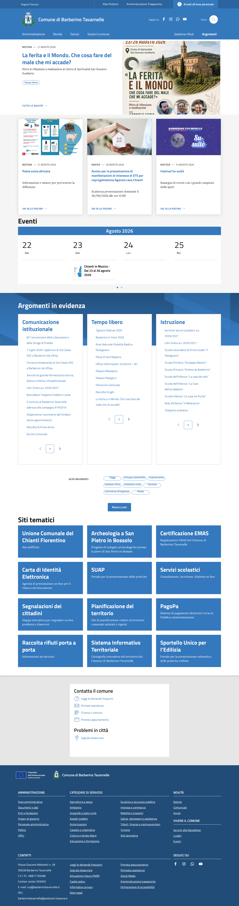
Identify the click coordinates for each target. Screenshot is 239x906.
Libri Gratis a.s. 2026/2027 (43, 388)
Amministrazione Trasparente (144, 4)
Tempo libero (107, 322)
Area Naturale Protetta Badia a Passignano (114, 347)
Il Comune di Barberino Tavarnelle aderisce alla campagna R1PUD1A (47, 405)
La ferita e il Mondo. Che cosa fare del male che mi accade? (118, 402)
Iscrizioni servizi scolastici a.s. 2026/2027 (182, 333)
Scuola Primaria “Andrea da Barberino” (187, 369)
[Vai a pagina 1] (117, 287)
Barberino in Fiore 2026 (110, 337)
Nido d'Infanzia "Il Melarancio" (182, 403)
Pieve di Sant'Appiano (108, 357)
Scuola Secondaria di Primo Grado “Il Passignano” (186, 353)
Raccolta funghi (105, 392)
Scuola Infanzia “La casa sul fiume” (185, 396)
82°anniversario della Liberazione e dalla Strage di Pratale (48, 340)
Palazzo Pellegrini (106, 378)
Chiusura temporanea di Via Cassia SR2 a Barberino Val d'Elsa (50, 365)
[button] (195, 4)
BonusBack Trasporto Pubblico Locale (49, 395)
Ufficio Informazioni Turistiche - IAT (117, 364)
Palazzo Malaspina (106, 371)
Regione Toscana (29, 4)
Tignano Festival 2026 (109, 330)
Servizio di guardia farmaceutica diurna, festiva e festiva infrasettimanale (50, 378)
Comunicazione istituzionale (40, 325)
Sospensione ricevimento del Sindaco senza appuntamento (49, 417)
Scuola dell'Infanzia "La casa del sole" (187, 376)
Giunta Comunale (37, 434)
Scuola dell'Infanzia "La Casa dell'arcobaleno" (181, 386)
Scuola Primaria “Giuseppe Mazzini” (186, 362)
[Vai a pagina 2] (121, 287)
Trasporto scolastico (176, 410)
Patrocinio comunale (108, 385)
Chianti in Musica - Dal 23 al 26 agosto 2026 (97, 270)
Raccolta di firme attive (40, 427)
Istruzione (172, 322)
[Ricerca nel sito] (213, 19)
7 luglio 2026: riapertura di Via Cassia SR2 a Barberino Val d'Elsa (49, 353)
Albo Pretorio (110, 4)
